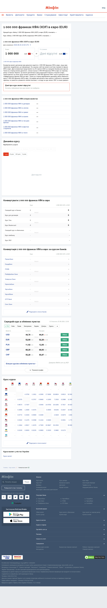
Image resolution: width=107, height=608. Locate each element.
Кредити (31, 15)
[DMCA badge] (94, 557)
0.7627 (63, 405)
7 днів (6, 154)
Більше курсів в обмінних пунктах (20, 364)
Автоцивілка (40, 549)
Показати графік (37, 370)
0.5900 (48, 420)
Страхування (50, 15)
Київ (13, 326)
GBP (8, 350)
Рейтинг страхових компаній (91, 547)
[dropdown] (57, 326)
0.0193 (20, 430)
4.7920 (41, 425)
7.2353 (56, 399)
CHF (8, 355)
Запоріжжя (27, 326)
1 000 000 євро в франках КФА (12, 61)
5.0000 (48, 410)
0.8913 (63, 394)
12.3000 (70, 399)
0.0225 (34, 430)
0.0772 (20, 415)
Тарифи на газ (87, 485)
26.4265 (56, 405)
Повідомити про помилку (13, 488)
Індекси (89, 15)
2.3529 (56, 415)
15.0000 (70, 410)
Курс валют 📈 (13, 467)
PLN (7, 345)
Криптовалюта (76, 15)
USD (8, 335)
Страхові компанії (88, 549)
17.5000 (48, 394)
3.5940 (41, 405)
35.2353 (56, 425)
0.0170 (63, 430)
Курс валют (39, 480)
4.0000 (71, 415)
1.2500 (27, 410)
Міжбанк (38, 485)
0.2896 (20, 410)
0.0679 (63, 415)
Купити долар (40, 514)
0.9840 (41, 399)
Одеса (51, 326)
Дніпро (43, 326)
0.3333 (27, 415)
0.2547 (63, 410)
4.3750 (27, 394)
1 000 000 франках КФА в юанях (15, 116)
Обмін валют (40, 512)
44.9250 (70, 405)
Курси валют (7, 456)
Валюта (9, 15)
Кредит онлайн (63, 487)
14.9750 (48, 405)
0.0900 (34, 415)
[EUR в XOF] (36, 53)
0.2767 (34, 399)
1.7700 (71, 420)
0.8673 (20, 405)
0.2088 (63, 399)
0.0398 (34, 420)
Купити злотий (87, 514)
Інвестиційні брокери (89, 483)
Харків (36, 326)
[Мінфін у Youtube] (27, 497)
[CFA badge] (28, 557)
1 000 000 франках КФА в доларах (16, 104)
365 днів (17, 154)
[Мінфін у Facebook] (4, 497)
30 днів (12, 154)
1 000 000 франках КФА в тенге (15, 133)
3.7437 (27, 405)
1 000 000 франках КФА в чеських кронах (16, 121)
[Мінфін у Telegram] (10, 497)
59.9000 (70, 425)
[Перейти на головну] (53, 8)
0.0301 (63, 420)
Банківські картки (64, 483)
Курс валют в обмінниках (66, 512)
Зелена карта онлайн (42, 547)
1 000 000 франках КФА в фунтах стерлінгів (16, 127)
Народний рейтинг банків (90, 487)
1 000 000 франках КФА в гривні (15, 112)
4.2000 (41, 394)
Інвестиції (63, 15)
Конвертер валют (41, 487)
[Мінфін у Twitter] (15, 497)
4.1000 (48, 399)
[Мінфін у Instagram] (21, 497)
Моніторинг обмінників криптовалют (47, 489)
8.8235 (56, 410)
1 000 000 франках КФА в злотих (15, 108)
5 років (24, 154)
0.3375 (34, 410)
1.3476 (34, 425)
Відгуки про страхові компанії (68, 547)
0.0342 (20, 420)
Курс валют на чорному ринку (91, 512)
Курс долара (63, 480)
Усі (8, 326)
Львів (19, 326)
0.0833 (27, 430)
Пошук (27, 482)
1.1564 (20, 425)
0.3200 (41, 415)
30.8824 (56, 394)
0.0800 (41, 430)
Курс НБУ (39, 483)
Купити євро (63, 514)
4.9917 (27, 425)
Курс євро (86, 480)
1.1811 (34, 394)
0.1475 (27, 420)
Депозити (19, 15)
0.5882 (56, 430)
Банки (39, 15)
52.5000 (70, 394)
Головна (5, 467)
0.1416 (41, 420)
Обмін (64, 335)
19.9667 (48, 425)
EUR (7, 340)
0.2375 (20, 399)
